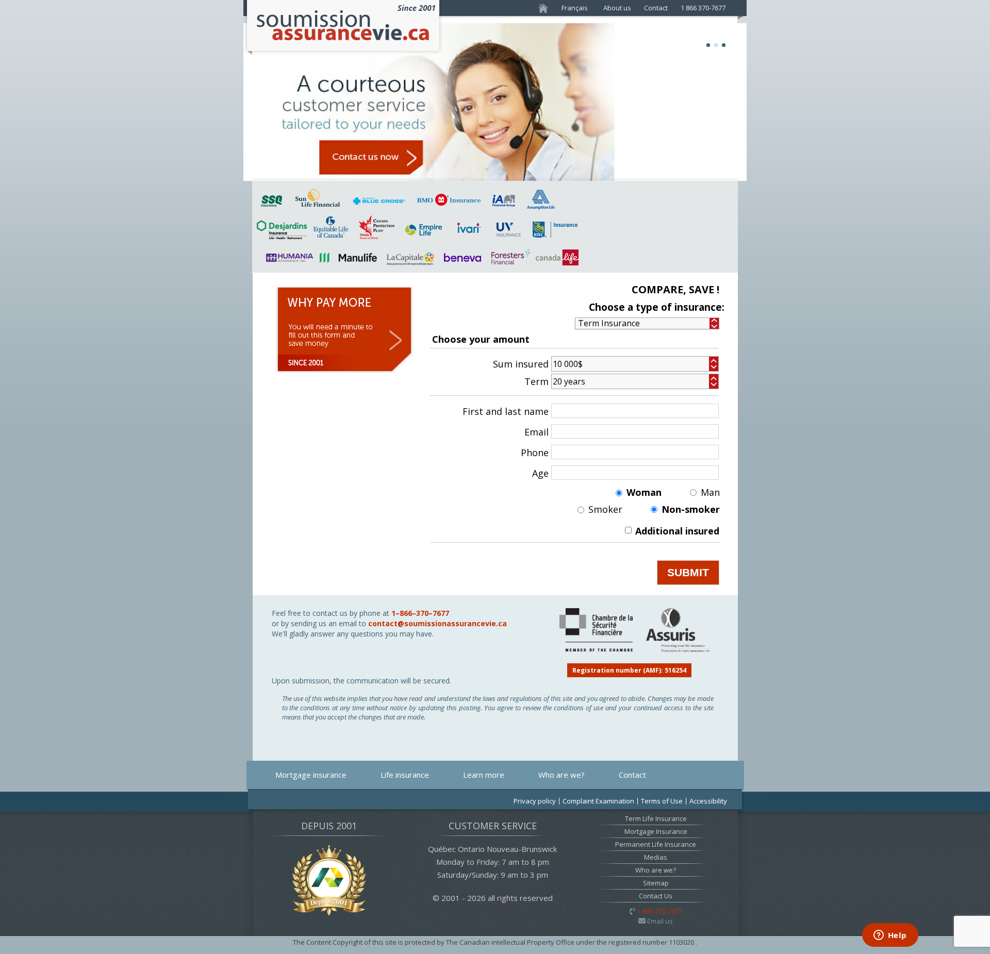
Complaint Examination (598, 801)
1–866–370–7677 (420, 613)
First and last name (506, 411)
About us (617, 7)
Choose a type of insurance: (656, 307)
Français (575, 7)
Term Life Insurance (656, 818)
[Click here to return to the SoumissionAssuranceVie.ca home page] (343, 52)
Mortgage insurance (310, 774)
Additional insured (677, 531)
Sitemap (656, 883)
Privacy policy (535, 801)
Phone (535, 453)
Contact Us (655, 895)
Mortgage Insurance (655, 831)
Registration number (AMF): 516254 (629, 670)
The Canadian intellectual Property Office (511, 942)
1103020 (682, 942)
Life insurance (405, 774)
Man (710, 492)
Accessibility (708, 801)
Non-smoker (691, 509)
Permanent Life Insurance (655, 844)
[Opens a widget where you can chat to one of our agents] (890, 936)
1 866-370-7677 (659, 911)
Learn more (483, 774)
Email (536, 432)
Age (540, 473)
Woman (644, 492)
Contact (656, 7)
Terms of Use (662, 801)
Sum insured (521, 364)
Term (536, 382)
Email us (660, 921)
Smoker (605, 509)
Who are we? (561, 774)
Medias (655, 857)
